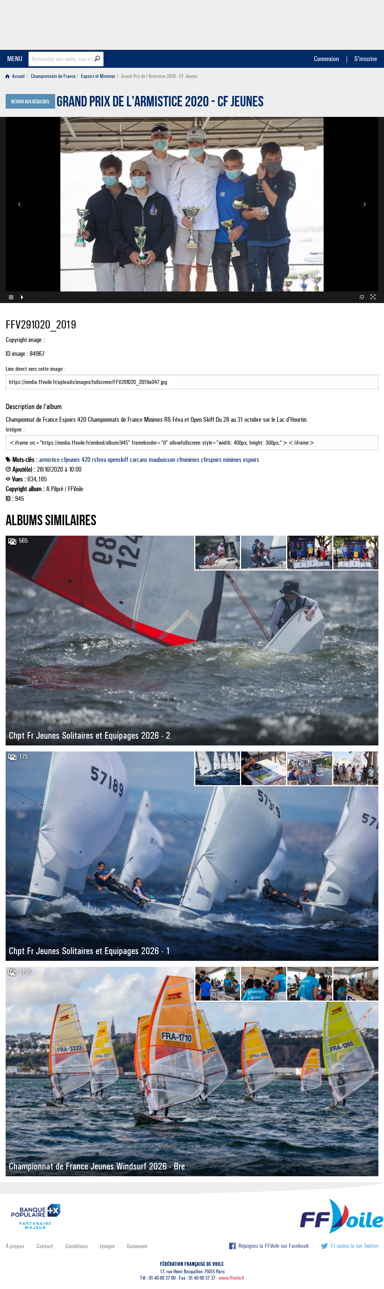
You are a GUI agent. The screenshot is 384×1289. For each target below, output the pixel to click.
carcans (138, 459)
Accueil (18, 76)
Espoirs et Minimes (98, 76)
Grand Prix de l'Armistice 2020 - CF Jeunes (160, 103)
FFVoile (331, 23)
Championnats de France (53, 76)
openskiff (118, 459)
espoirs (251, 459)
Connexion (326, 58)
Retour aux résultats (30, 102)
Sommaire (137, 1246)
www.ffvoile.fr (231, 1278)
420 (85, 459)
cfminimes (188, 459)
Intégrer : (15, 429)
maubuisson (162, 459)
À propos (15, 1246)
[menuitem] (17, 76)
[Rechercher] (97, 58)
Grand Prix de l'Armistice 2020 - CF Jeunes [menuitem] (159, 76)
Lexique (107, 1246)
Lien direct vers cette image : (36, 368)
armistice (49, 459)
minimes (232, 459)
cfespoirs (211, 459)
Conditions (76, 1246)
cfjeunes (70, 459)
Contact (44, 1246)
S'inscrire (365, 58)
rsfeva (99, 459)
